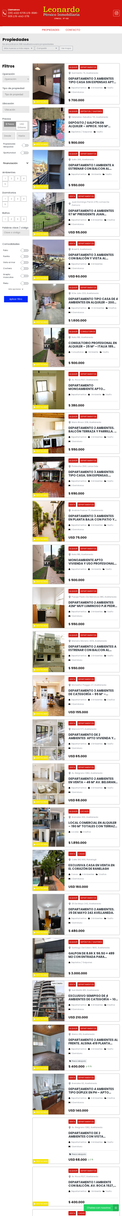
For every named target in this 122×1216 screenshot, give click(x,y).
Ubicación (8, 103)
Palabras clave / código (15, 227)
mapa (67, 48)
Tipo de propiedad (13, 88)
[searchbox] (17, 94)
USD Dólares (22, 125)
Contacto (73, 30)
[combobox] (15, 94)
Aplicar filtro (15, 299)
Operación (8, 74)
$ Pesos (10, 124)
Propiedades (50, 30)
